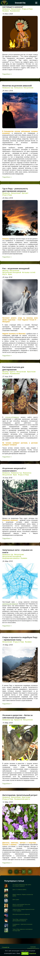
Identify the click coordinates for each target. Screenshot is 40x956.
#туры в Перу (27, 9)
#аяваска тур (7, 88)
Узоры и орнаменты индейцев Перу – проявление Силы (19, 638)
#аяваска (6, 9)
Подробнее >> (7, 74)
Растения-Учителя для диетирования (13, 368)
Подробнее (32, 953)
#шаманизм (15, 11)
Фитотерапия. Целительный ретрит (19, 795)
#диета (12, 372)
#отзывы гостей (28, 272)
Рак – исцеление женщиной (15, 268)
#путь (4, 274)
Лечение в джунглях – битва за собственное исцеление (17, 716)
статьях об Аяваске (12, 417)
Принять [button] (25, 953)
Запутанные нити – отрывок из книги (17, 551)
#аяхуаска (18, 88)
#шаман (5, 11)
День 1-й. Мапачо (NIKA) (19, 889)
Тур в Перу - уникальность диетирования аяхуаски (20, 920)
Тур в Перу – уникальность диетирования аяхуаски (15, 189)
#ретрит (25, 193)
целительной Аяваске (9, 604)
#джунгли (18, 720)
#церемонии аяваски (11, 558)
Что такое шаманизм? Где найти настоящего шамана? (18, 5)
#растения (31, 372)
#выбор (5, 271)
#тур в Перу (7, 195)
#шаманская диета (22, 799)
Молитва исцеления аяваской (17, 85)
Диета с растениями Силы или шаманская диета (21, 905)
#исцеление (16, 9)
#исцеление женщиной (11, 272)
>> (30, 872)
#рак (10, 274)
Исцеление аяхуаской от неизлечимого (14, 469)
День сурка (16, 899)
